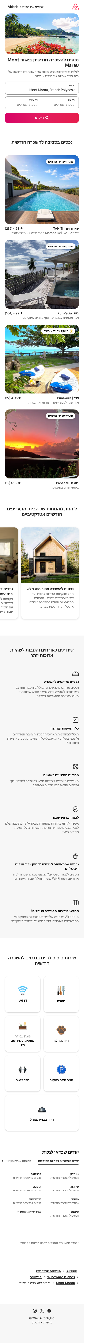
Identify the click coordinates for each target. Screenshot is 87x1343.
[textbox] (60, 104)
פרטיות (48, 1322)
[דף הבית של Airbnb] (75, 6)
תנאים (35, 1322)
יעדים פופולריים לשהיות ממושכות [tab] (58, 1161)
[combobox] (41, 90)
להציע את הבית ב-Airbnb (26, 7)
